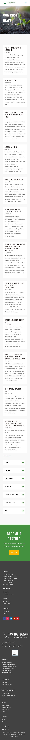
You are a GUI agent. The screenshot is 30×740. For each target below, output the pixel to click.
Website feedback (8, 574)
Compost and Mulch (11, 147)
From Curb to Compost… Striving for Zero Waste (13, 211)
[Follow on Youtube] (14, 618)
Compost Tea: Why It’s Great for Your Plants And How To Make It (14, 115)
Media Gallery (6, 603)
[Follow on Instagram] (7, 618)
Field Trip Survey (7, 582)
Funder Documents (8, 594)
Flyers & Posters (6, 707)
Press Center (6, 602)
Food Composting (10, 80)
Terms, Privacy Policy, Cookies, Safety (12, 646)
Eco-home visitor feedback (10, 578)
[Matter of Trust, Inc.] (16, 636)
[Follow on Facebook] (4, 618)
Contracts (5, 592)
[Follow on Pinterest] (17, 618)
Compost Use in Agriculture (14, 180)
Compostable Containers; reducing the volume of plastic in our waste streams (15, 357)
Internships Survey (7, 672)
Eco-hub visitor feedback (9, 576)
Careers (4, 721)
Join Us (14, 552)
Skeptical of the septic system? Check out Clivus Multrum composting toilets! (15, 423)
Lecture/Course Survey (9, 580)
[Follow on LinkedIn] (11, 618)
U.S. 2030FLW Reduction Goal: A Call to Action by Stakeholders (15, 285)
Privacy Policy (13, 734)
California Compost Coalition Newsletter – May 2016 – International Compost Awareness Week (15, 247)
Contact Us (6, 611)
